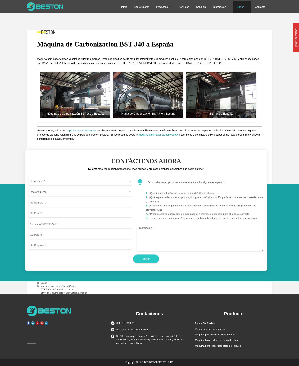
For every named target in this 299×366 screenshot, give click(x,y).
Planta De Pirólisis (205, 323)
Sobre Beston (141, 6)
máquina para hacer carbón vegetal (158, 134)
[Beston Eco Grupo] (46, 7)
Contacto (260, 6)
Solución (201, 6)
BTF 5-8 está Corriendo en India (57, 289)
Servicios (184, 6)
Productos (162, 6)
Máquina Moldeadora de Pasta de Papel (217, 340)
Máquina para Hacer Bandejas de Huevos (218, 345)
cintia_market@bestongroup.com (132, 329)
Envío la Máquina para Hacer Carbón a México (64, 292)
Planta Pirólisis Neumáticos (210, 329)
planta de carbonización (82, 130)
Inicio (124, 6)
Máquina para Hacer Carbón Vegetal (215, 334)
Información (219, 6)
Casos (240, 6)
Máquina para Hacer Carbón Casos (58, 286)
